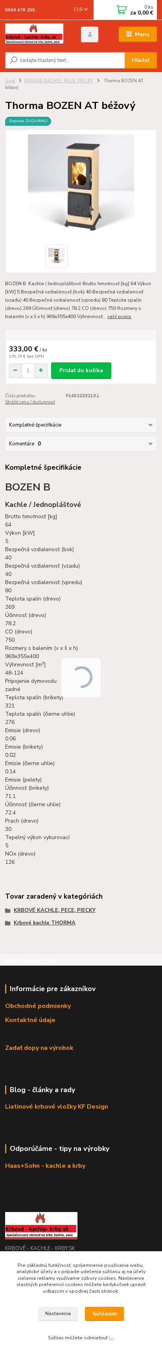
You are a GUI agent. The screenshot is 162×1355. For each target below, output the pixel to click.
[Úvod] (36, 34)
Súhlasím (104, 1313)
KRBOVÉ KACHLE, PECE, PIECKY (58, 81)
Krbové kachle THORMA (44, 922)
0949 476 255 (20, 10)
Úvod (10, 81)
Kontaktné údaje (30, 1020)
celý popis (119, 316)
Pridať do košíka (81, 370)
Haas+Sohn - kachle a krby (45, 1165)
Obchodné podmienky (38, 1006)
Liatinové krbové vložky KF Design (56, 1106)
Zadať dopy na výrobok (39, 1048)
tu (111, 1338)
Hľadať (140, 60)
